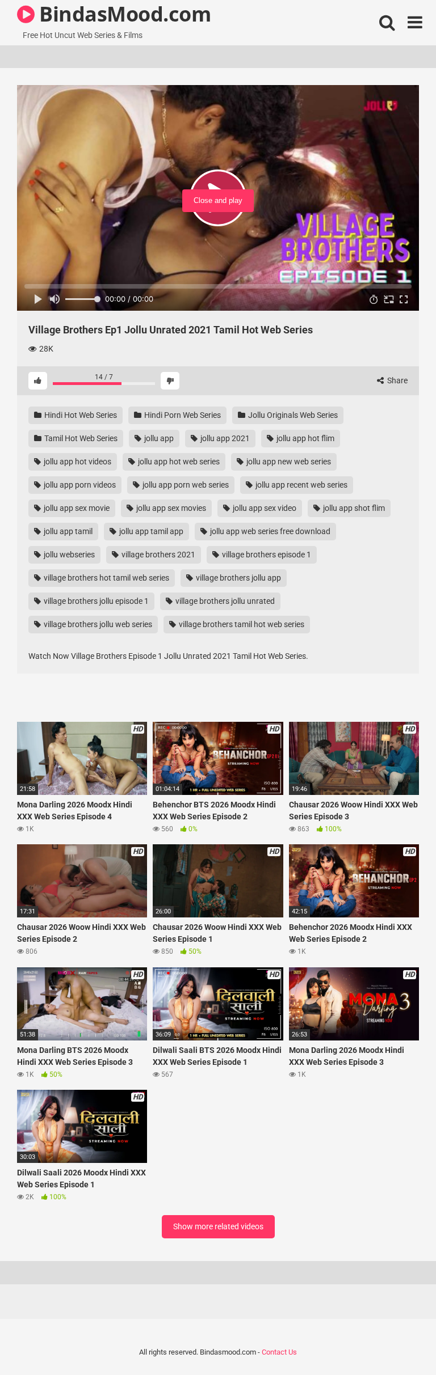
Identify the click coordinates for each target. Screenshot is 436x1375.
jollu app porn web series (185, 484)
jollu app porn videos (79, 484)
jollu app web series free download (269, 531)
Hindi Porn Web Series (181, 415)
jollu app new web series (288, 461)
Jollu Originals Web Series (292, 415)
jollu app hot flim (304, 438)
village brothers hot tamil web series (105, 577)
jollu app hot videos (76, 461)
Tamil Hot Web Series (80, 438)
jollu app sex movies (170, 508)
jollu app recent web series (300, 484)
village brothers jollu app (237, 577)
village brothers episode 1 (265, 554)
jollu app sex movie (76, 508)
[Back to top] (398, 1340)
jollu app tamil (67, 531)
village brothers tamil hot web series (240, 624)
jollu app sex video (263, 508)
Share (396, 380)
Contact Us (279, 1352)
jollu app (158, 438)
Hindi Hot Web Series (80, 415)
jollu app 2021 (224, 438)
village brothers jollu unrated (224, 601)
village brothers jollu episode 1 (95, 601)
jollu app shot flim (353, 508)
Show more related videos (218, 1226)
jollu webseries (68, 554)
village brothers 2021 (157, 554)
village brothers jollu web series (97, 624)
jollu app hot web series (178, 461)
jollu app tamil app (150, 531)
